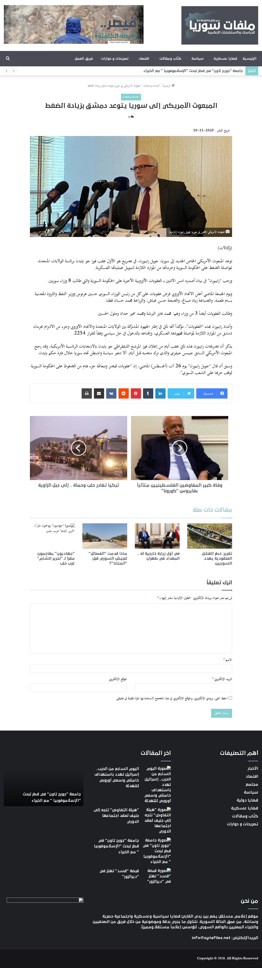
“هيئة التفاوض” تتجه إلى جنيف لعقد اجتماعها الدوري (116, 815)
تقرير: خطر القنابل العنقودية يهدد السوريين (217, 558)
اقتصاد (144, 58)
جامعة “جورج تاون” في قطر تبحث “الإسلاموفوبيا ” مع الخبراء (193, 70)
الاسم (227, 660)
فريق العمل (84, 58)
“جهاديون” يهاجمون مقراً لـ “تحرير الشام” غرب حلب (56, 558)
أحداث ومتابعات (151, 86)
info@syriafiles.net (211, 938)
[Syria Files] (219, 25)
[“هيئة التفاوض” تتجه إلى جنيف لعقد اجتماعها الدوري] (157, 820)
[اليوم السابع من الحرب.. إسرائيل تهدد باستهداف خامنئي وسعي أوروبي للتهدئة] (157, 785)
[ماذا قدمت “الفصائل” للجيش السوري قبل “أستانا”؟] (104, 536)
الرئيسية (249, 58)
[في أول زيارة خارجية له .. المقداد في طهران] (157, 536)
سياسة (197, 58)
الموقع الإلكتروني (118, 679)
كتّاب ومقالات (170, 58)
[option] (43, 778)
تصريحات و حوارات (114, 58)
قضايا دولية (247, 800)
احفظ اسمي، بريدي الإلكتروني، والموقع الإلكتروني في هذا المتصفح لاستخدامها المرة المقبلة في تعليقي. (171, 698)
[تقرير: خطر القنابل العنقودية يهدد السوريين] (209, 536)
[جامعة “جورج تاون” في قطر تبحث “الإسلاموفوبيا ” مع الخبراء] (157, 851)
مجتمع (252, 784)
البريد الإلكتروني (222, 679)
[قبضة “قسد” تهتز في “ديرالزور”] (157, 877)
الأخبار (253, 768)
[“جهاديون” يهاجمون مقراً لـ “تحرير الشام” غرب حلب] (52, 536)
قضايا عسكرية (225, 58)
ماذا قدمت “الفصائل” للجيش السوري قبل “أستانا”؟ (108, 558)
